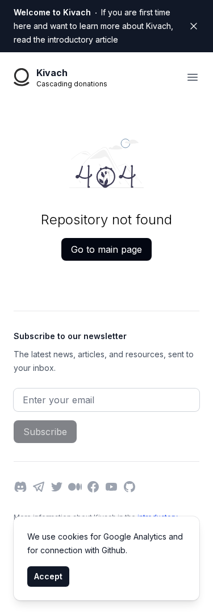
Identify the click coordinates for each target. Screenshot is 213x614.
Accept (48, 576)
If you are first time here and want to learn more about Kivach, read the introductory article (93, 25)
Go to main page (106, 249)
